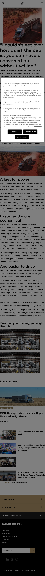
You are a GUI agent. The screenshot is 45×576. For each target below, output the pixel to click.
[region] (22, 110)
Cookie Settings (22, 137)
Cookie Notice (38, 126)
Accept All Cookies (30, 131)
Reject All (14, 131)
